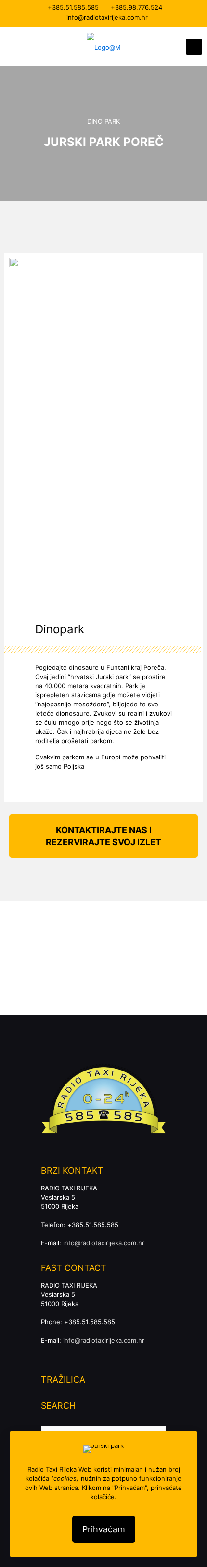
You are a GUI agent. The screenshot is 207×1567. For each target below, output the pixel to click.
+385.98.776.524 (136, 7)
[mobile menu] (194, 47)
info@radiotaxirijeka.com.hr (107, 17)
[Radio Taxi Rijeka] (103, 46)
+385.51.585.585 (73, 7)
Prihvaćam (103, 1529)
